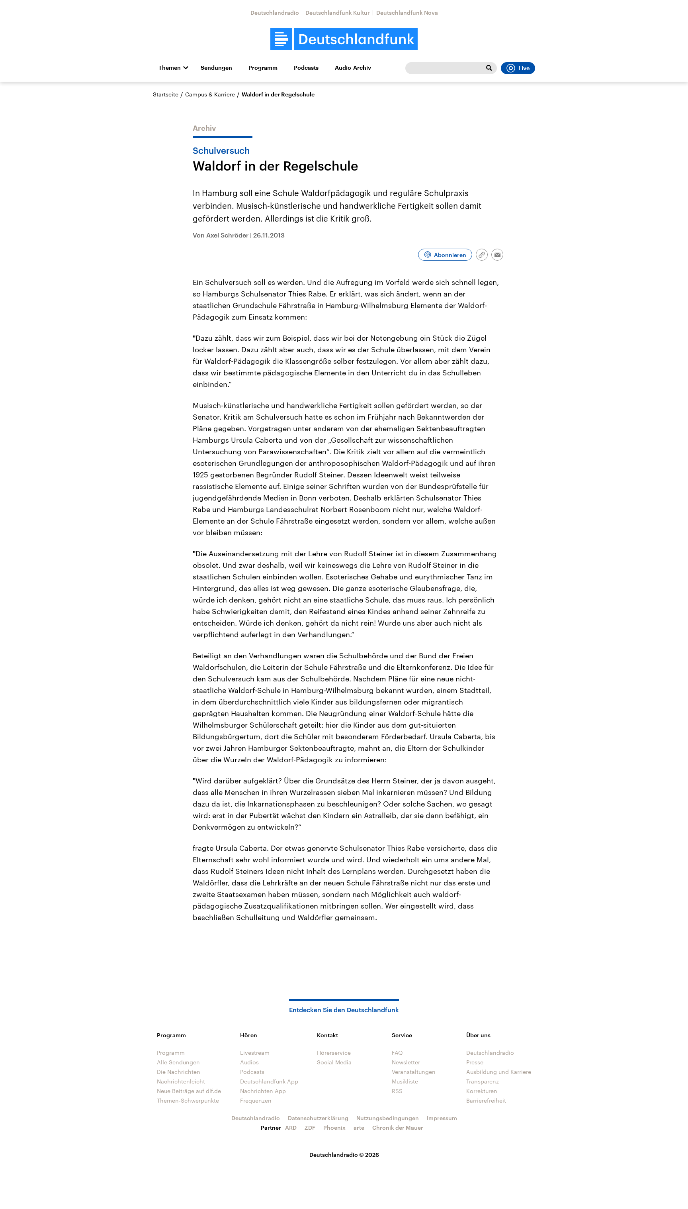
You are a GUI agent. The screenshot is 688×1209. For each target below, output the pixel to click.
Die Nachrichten (178, 1071)
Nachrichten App (263, 1090)
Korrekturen (481, 1090)
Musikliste (405, 1081)
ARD (291, 1127)
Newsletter (406, 1062)
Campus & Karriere (210, 94)
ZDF (310, 1127)
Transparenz (482, 1081)
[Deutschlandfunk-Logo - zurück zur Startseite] (344, 39)
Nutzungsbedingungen (387, 1118)
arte (359, 1127)
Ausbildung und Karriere (498, 1071)
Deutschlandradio (274, 12)
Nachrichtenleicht (181, 1081)
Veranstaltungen (414, 1071)
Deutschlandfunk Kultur (337, 12)
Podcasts (306, 68)
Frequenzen (256, 1100)
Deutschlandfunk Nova (407, 12)
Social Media (334, 1062)
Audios (249, 1062)
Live (524, 68)
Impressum (442, 1118)
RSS (397, 1090)
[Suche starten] (489, 68)
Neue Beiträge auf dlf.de (189, 1090)
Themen (169, 68)
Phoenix (334, 1127)
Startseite (165, 94)
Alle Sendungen (178, 1062)
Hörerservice (334, 1052)
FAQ (397, 1052)
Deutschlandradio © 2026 (344, 1154)
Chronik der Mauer (397, 1127)
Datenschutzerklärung (318, 1118)
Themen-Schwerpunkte (188, 1100)
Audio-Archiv (353, 68)
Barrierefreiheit (486, 1100)
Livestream (255, 1052)
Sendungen (216, 68)
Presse (474, 1062)
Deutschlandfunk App (269, 1081)
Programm (263, 68)
